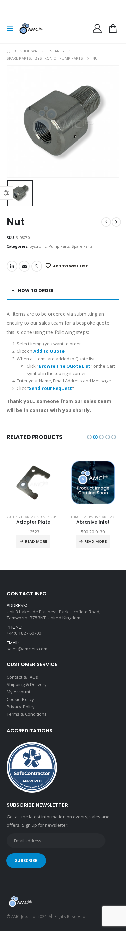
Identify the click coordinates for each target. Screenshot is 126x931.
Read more (36, 541)
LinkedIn (12, 266)
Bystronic (38, 246)
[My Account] (97, 28)
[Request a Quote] (112, 28)
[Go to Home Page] (8, 51)
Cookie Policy (20, 699)
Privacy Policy (21, 707)
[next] (116, 222)
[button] (12, 28)
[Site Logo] (30, 28)
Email (24, 266)
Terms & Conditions (27, 714)
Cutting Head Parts (22, 517)
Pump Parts (59, 246)
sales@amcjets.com (27, 649)
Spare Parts (82, 246)
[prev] (106, 222)
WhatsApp (36, 266)
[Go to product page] (33, 482)
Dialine (45, 517)
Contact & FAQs (22, 677)
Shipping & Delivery (27, 684)
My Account (18, 692)
